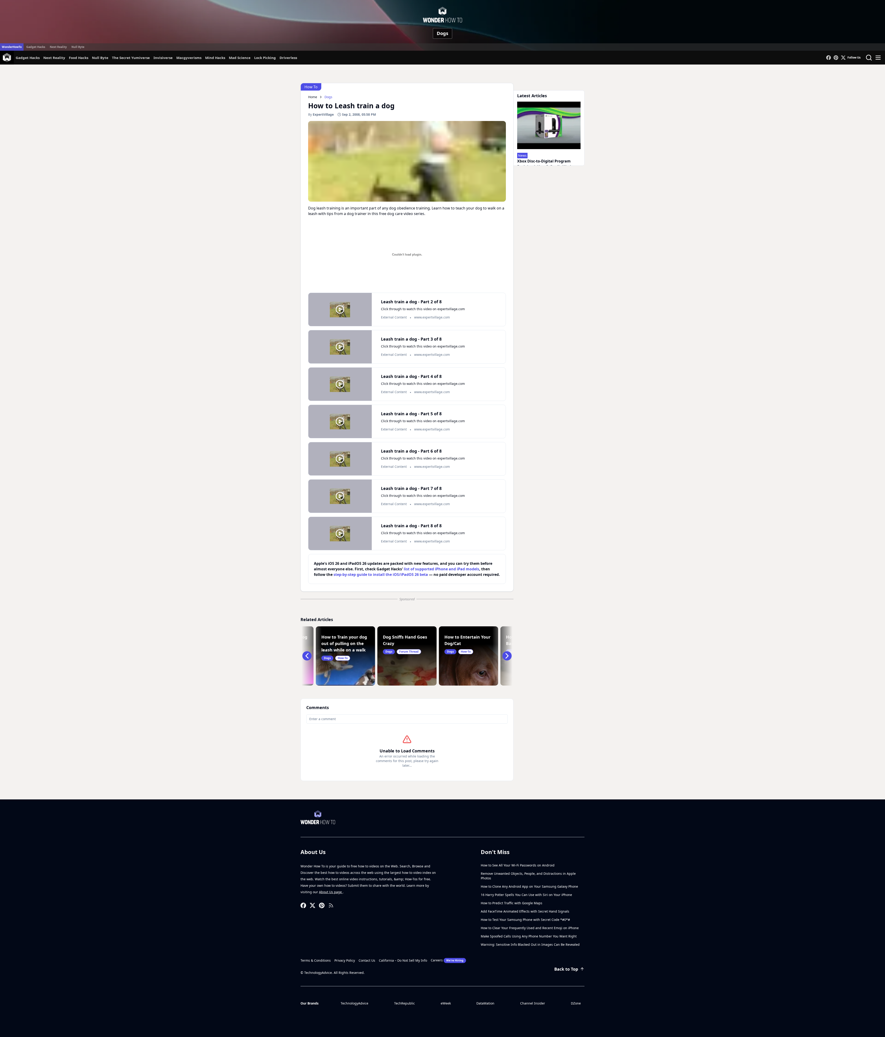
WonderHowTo (12, 47)
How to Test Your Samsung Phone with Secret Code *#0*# (525, 919)
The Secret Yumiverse (131, 57)
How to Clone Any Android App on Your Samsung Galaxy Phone (529, 886)
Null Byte (77, 47)
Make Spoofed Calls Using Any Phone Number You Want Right (529, 936)
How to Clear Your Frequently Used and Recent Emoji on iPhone (530, 928)
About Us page (331, 892)
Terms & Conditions (316, 960)
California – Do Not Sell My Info (403, 960)
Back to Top (566, 969)
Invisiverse (163, 57)
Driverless (288, 57)
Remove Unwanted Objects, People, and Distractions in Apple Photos (528, 875)
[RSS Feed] (331, 905)
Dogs (442, 33)
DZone (576, 1003)
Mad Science (240, 57)
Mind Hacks (215, 57)
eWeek (446, 1003)
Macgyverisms (188, 57)
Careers (447, 960)
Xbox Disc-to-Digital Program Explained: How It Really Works (545, 164)
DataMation (485, 1003)
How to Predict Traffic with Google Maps (511, 903)
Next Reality (58, 47)
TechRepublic (404, 1003)
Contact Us (367, 960)
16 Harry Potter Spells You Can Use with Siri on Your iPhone (526, 895)
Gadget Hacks (35, 47)
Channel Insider (532, 1003)
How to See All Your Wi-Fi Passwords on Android (518, 865)
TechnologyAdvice (354, 1003)
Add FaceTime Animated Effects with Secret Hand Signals (525, 911)
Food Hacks (78, 57)
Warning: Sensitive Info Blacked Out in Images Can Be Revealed (530, 944)
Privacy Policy (344, 960)
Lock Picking (265, 57)
